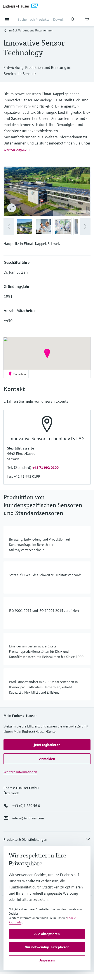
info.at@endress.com (28, 818)
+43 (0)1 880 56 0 (26, 805)
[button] (85, 226)
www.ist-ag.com (16, 149)
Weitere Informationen (20, 772)
